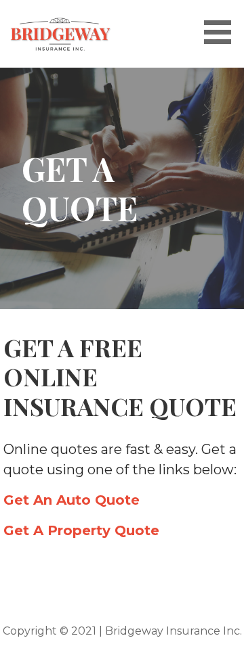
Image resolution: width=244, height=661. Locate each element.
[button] (222, 32)
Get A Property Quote (81, 530)
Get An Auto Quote (71, 500)
